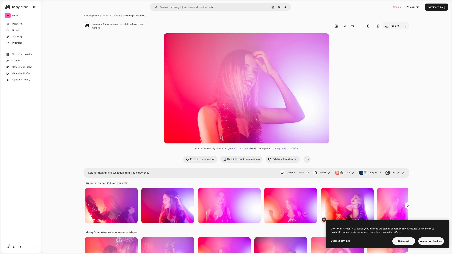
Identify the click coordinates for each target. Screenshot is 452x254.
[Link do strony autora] (87, 26)
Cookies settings (340, 240)
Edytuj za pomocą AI (202, 159)
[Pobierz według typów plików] (405, 25)
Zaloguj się (412, 7)
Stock (106, 15)
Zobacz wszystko (117, 183)
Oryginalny (188, 40)
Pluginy (373, 172)
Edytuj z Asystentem (285, 159)
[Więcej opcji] (360, 25)
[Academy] (14, 247)
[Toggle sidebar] (34, 7)
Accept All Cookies (431, 241)
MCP (348, 172)
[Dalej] (408, 205)
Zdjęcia (116, 15)
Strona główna (91, 15)
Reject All (403, 241)
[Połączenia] (8, 247)
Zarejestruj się (436, 7)
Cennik (397, 7)
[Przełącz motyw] (20, 247)
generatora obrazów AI (239, 148)
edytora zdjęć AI (290, 148)
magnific (96, 27)
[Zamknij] (403, 172)
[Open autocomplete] (155, 7)
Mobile (323, 172)
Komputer (295, 172)
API (393, 172)
